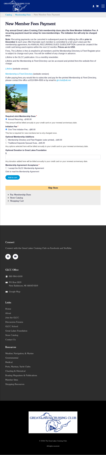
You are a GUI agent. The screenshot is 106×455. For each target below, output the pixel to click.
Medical (9, 362)
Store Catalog (16, 198)
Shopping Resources (14, 384)
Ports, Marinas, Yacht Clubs (18, 366)
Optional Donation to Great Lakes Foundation (26, 150)
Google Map (14, 291)
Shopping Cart (17, 201)
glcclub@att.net (63, 80)
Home (8, 309)
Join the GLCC (12, 317)
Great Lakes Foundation (16, 331)
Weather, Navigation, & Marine (19, 353)
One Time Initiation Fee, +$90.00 (21, 129)
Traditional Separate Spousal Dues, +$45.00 (26, 142)
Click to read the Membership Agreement (22, 171)
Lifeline (8, 69)
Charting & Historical (15, 371)
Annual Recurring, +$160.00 (20, 119)
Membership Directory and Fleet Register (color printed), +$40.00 (35, 139)
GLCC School (11, 326)
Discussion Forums (14, 322)
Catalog (8, 15)
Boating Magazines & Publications (21, 375)
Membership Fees (23, 15)
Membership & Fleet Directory (19, 74)
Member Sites (11, 380)
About (8, 313)
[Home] (17, 6)
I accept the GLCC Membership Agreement (26, 168)
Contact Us (10, 339)
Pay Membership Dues (20, 194)
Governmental (11, 358)
